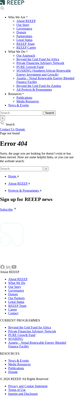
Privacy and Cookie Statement (27, 386)
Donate (20, 129)
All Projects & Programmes (34, 89)
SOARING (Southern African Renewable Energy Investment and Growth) (43, 72)
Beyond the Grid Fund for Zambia (38, 86)
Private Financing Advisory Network (40, 63)
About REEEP (26, 21)
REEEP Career (26, 47)
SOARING (15, 338)
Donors (21, 32)
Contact (13, 313)
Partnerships (24, 36)
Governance (24, 28)
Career (12, 309)
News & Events (18, 105)
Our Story (22, 25)
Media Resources (27, 101)
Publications (24, 97)
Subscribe (6, 209)
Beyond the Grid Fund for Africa (37, 59)
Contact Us (7, 129)
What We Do (16, 283)
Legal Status (24, 40)
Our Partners (16, 298)
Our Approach (25, 55)
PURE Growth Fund (30, 67)
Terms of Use (17, 390)
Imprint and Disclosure (23, 393)
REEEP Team (25, 44)
